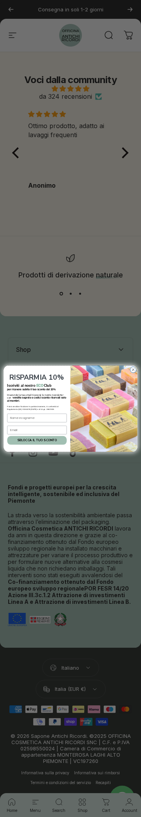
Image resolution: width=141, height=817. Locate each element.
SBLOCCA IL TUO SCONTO (37, 440)
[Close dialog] (133, 369)
